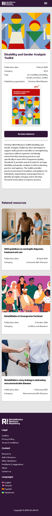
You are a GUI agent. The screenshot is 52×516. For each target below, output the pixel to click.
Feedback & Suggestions (12, 464)
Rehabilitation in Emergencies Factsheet (23, 316)
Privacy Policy (8, 439)
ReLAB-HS (33, 510)
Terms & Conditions (10, 442)
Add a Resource (9, 457)
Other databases (9, 461)
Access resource (26, 134)
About (4, 468)
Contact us (6, 471)
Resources (6, 454)
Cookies (5, 435)
